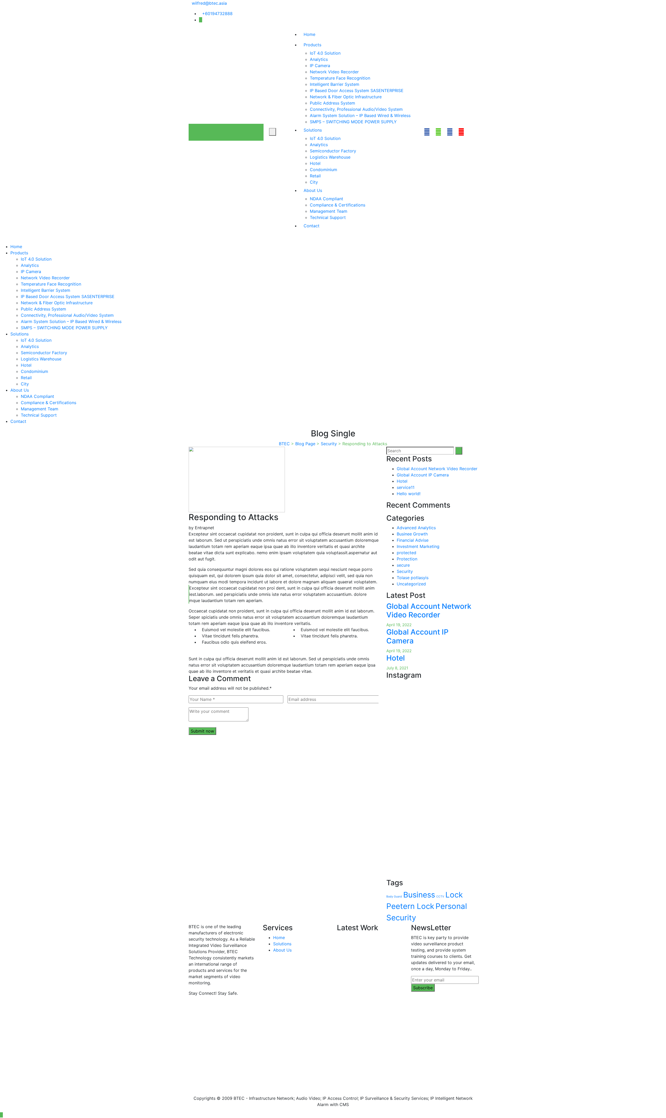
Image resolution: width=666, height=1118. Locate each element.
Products (312, 44)
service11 (405, 487)
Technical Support (328, 217)
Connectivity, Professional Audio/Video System (356, 109)
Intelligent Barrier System (334, 84)
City (314, 182)
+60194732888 (217, 13)
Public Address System (332, 103)
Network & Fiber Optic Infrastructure (346, 96)
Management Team (328, 211)
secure (403, 565)
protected (406, 552)
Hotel (315, 163)
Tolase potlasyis (412, 577)
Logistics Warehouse (330, 157)
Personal (451, 906)
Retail (315, 175)
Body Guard (394, 896)
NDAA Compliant (326, 198)
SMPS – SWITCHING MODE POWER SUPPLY (353, 121)
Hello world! (408, 493)
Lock (454, 894)
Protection (407, 558)
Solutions (313, 130)
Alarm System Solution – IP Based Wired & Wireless (360, 115)
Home (309, 34)
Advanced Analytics (416, 527)
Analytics (319, 59)
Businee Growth (412, 534)
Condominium (323, 169)
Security (405, 571)
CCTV (440, 896)
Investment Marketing (418, 546)
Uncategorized (411, 583)
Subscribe (423, 987)
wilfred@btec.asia (209, 3)
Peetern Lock (410, 906)
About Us (313, 190)
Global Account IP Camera (423, 474)
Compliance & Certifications (337, 205)
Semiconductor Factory (333, 150)
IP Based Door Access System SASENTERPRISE (357, 90)
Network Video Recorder (334, 71)
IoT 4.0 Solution (325, 53)
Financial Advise (412, 540)
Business (419, 894)
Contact (311, 225)
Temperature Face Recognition (340, 78)
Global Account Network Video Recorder (437, 468)
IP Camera (320, 65)
